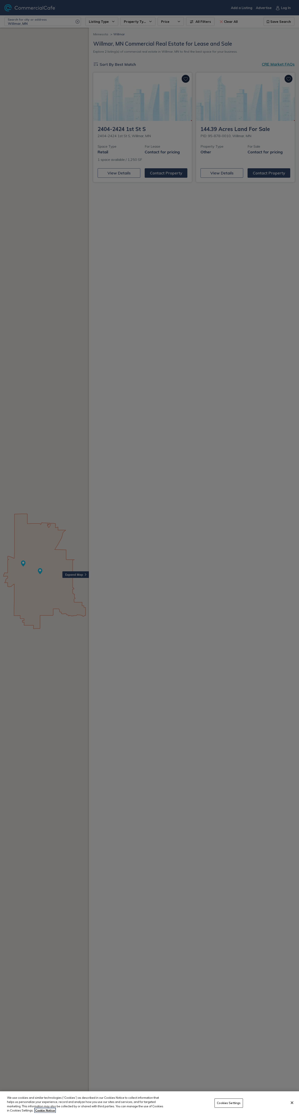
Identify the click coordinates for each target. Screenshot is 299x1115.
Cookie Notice (45, 1110)
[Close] (292, 1103)
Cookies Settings (229, 1103)
